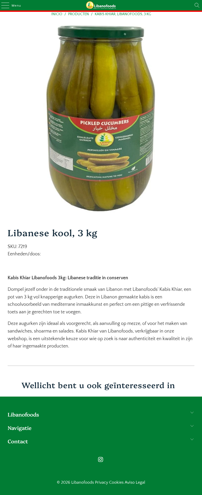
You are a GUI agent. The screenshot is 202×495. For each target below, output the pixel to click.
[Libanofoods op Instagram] (101, 460)
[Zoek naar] (197, 5)
